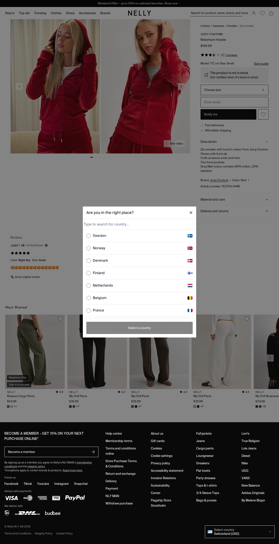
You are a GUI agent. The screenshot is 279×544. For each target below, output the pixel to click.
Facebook (11, 484)
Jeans (200, 441)
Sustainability (160, 485)
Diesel (246, 456)
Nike (245, 463)
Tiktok (28, 484)
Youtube (43, 484)
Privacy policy (160, 463)
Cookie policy (64, 533)
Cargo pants (205, 448)
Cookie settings (161, 456)
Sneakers (202, 463)
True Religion (251, 441)
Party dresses (205, 478)
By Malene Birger (253, 500)
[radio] (88, 236)
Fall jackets (204, 434)
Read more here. (73, 470)
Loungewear (205, 456)
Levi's (245, 434)
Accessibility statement (167, 471)
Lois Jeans (249, 448)
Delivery (111, 481)
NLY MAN (112, 496)
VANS (246, 478)
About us (157, 434)
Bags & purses (206, 500)
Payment (111, 489)
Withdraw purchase (119, 503)
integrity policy (36, 466)
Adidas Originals (253, 493)
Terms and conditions (17, 533)
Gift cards (158, 441)
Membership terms (118, 441)
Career (155, 493)
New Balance (251, 485)
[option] (139, 236)
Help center (113, 434)
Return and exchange (120, 474)
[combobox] (139, 224)
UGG (245, 471)
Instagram (61, 484)
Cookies (156, 448)
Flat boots (203, 471)
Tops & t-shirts (206, 485)
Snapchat (81, 484)
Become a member (21, 452)
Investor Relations (163, 478)
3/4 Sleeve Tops (207, 493)
